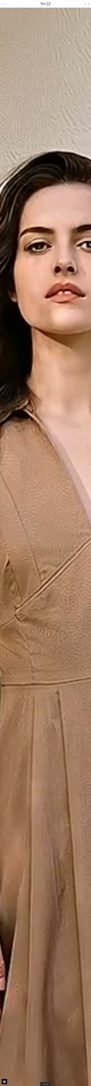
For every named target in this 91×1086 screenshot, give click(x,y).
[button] (2, 3)
